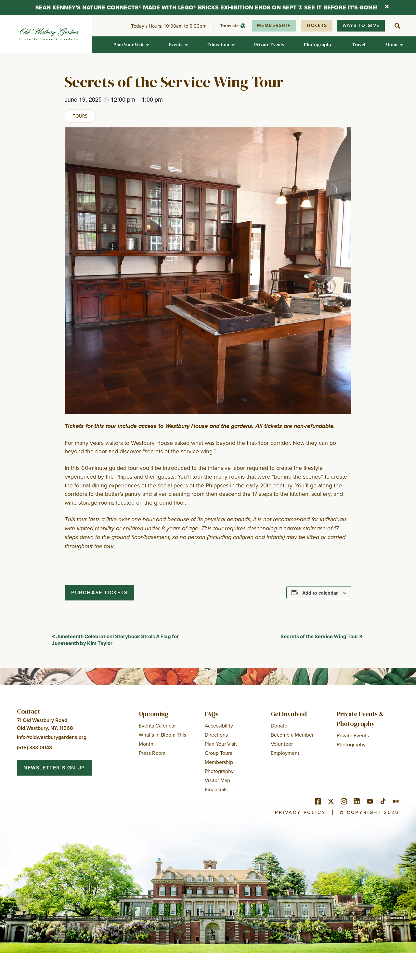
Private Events (353, 735)
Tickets (316, 25)
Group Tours (218, 752)
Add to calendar (320, 592)
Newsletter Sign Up (54, 767)
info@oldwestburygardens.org (51, 737)
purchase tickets (99, 592)
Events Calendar (157, 725)
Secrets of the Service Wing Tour (321, 636)
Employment (285, 752)
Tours (80, 116)
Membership (274, 25)
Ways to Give (361, 25)
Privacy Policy (300, 812)
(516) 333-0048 (34, 747)
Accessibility (219, 725)
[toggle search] (397, 26)
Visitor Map (217, 780)
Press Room (152, 752)
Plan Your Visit (221, 743)
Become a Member (292, 734)
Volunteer (282, 743)
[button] (131, 44)
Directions (216, 734)
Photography (219, 771)
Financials (216, 789)
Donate (279, 725)
